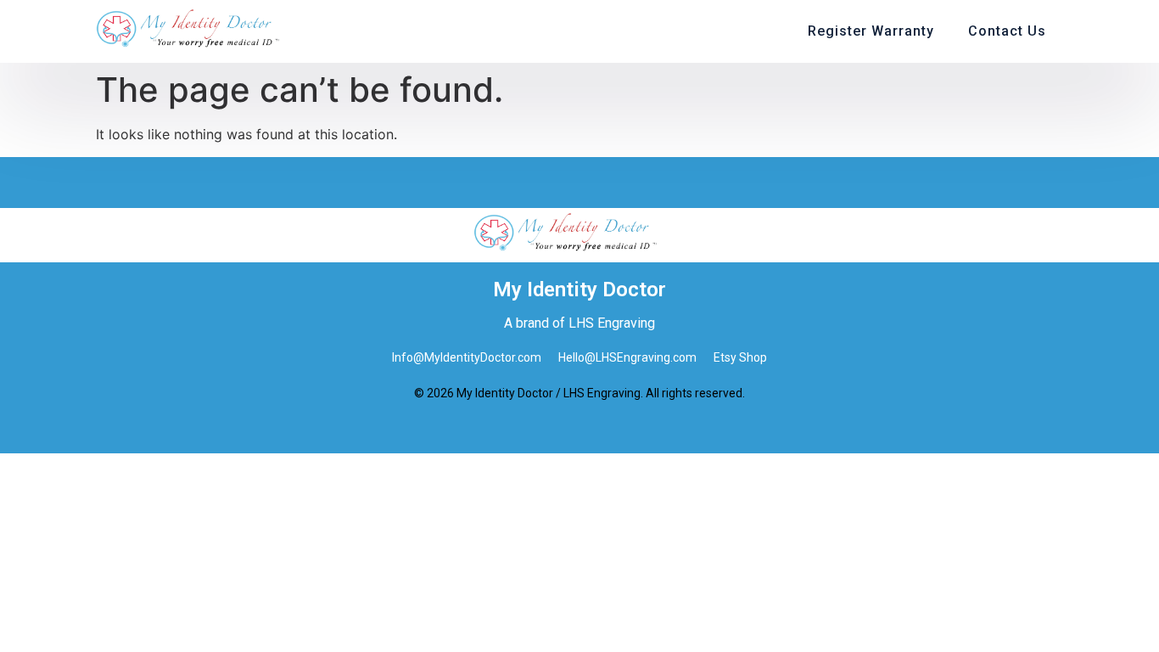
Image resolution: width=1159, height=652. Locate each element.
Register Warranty (871, 31)
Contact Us (1007, 31)
